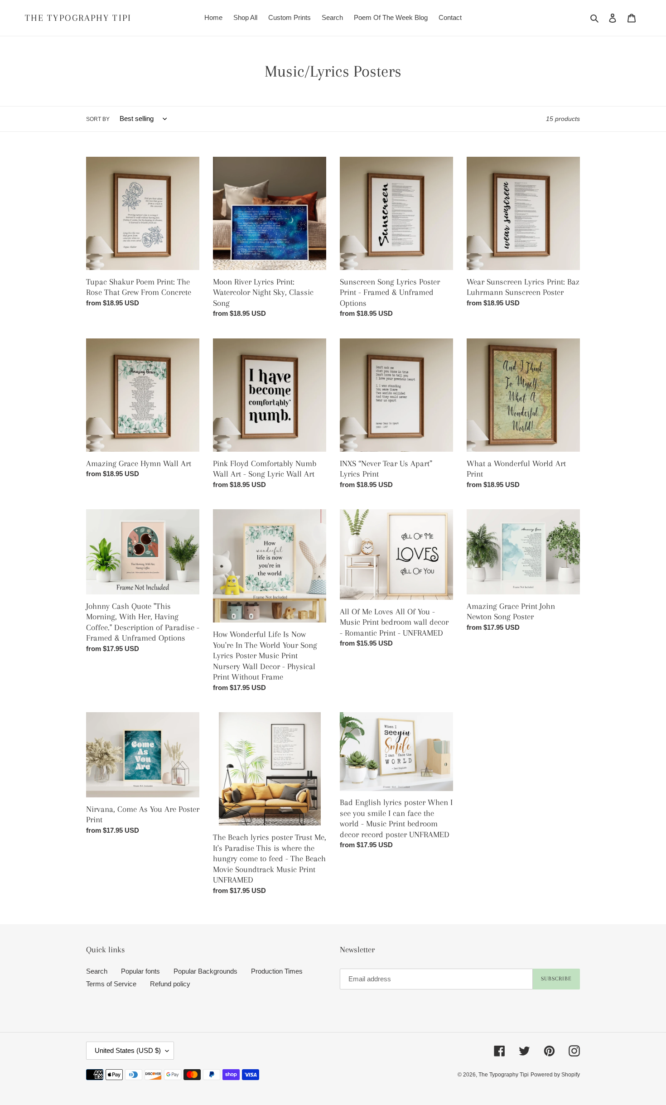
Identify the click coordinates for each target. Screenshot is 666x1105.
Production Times (277, 971)
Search (96, 971)
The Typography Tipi (78, 18)
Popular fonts (140, 971)
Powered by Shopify (555, 1074)
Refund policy (170, 984)
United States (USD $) (128, 1050)
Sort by (98, 119)
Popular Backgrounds (205, 971)
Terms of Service (111, 984)
